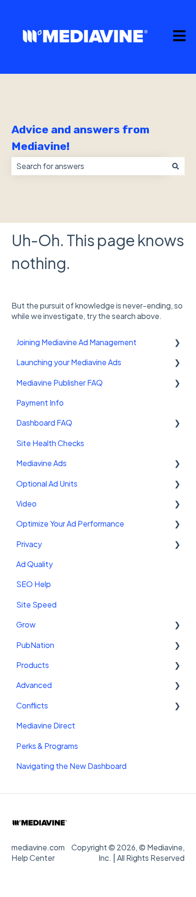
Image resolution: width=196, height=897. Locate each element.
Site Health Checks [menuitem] (50, 443)
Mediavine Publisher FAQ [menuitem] (59, 383)
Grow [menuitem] (26, 624)
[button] (177, 343)
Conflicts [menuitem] (32, 705)
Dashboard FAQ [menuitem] (44, 423)
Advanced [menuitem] (34, 685)
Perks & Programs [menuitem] (47, 746)
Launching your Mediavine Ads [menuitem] (68, 362)
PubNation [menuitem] (35, 645)
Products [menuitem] (32, 665)
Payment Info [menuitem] (40, 403)
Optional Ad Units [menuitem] (47, 483)
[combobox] (89, 166)
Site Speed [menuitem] (36, 604)
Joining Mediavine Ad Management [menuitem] (76, 342)
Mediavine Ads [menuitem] (41, 463)
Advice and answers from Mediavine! (80, 138)
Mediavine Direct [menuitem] (45, 725)
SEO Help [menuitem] (33, 584)
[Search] (176, 166)
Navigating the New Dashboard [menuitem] (71, 766)
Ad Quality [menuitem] (34, 564)
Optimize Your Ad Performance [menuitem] (70, 523)
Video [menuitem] (26, 503)
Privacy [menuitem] (29, 544)
